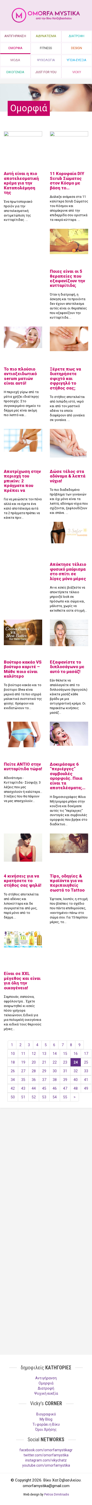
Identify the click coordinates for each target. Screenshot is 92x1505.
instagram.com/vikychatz (46, 1460)
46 (55, 1088)
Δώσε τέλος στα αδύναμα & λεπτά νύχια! (67, 476)
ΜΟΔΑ (15, 60)
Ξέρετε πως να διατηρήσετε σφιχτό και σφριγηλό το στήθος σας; (65, 378)
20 (34, 1062)
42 (13, 1088)
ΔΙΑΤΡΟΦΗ (76, 36)
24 (76, 1062)
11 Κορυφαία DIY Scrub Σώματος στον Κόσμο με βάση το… (67, 180)
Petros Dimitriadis (56, 1494)
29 (44, 1071)
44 (34, 1088)
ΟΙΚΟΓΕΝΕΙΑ (15, 72)
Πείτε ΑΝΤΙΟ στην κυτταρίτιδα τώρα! (23, 766)
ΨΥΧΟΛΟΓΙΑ (46, 60)
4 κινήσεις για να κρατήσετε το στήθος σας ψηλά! (22, 880)
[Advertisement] (46, 1165)
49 (86, 1088)
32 (76, 1071)
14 (55, 1054)
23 (65, 1062)
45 (44, 1088)
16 (76, 1054)
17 (86, 1054)
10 (13, 1054)
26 (13, 1071)
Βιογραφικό (46, 1414)
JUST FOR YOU (45, 72)
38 (55, 1080)
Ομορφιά (46, 1383)
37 (44, 1080)
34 (13, 1080)
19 (23, 1062)
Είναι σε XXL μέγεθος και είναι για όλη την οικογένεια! (22, 980)
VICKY (76, 72)
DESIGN (76, 48)
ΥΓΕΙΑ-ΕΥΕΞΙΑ (76, 60)
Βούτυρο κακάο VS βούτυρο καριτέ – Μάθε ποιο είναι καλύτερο (23, 669)
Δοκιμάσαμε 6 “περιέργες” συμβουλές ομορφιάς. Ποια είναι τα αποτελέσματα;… (67, 776)
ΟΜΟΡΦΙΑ (15, 48)
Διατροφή (46, 1388)
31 (65, 1071)
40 (76, 1080)
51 (23, 1097)
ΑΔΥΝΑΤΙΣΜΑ (46, 36)
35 (23, 1080)
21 (44, 1062)
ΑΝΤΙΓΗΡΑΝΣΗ (15, 36)
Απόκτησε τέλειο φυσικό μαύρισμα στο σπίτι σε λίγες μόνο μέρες (68, 571)
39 (65, 1080)
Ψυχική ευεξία (46, 1393)
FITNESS (46, 48)
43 (23, 1088)
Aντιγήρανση (46, 1378)
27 (23, 1071)
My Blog (46, 1419)
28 (34, 1071)
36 (34, 1080)
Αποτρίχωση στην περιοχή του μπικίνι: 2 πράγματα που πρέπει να (22, 481)
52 (34, 1097)
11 (23, 1054)
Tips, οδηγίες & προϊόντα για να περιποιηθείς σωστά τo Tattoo (67, 883)
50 (13, 1097)
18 (13, 1062)
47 (65, 1088)
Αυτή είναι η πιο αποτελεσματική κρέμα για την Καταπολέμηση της (21, 183)
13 (44, 1054)
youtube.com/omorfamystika (46, 1465)
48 (76, 1088)
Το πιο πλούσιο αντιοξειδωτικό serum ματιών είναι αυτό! (20, 376)
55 (65, 1097)
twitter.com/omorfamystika (46, 1455)
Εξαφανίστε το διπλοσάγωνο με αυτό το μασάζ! (67, 666)
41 (86, 1080)
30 (55, 1071)
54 (55, 1097)
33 (86, 1071)
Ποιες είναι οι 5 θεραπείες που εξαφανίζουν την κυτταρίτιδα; (67, 278)
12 (34, 1054)
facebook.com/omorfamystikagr (46, 1450)
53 (44, 1097)
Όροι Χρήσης (46, 1429)
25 (86, 1062)
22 (55, 1062)
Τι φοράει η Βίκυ (46, 1424)
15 (65, 1054)
